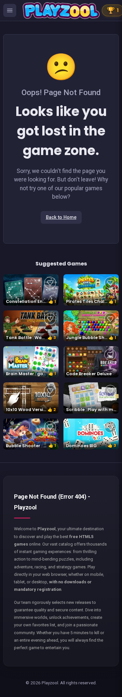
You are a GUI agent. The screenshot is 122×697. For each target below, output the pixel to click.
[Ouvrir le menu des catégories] (9, 10)
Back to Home (61, 217)
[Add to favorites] (50, 283)
